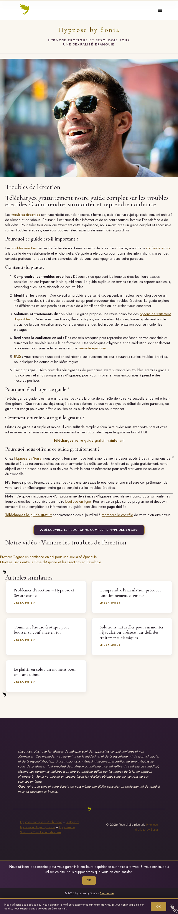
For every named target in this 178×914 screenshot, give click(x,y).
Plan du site (107, 893)
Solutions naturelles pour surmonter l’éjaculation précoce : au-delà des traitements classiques (131, 632)
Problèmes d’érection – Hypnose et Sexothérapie (44, 592)
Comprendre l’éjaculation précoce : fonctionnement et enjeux (130, 592)
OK (89, 880)
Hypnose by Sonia (89, 30)
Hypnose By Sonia (27, 458)
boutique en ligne (78, 501)
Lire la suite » (24, 602)
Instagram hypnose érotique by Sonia (49, 824)
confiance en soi (158, 248)
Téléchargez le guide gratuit (28, 514)
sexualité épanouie (91, 348)
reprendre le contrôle (117, 514)
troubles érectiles (26, 214)
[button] (160, 10)
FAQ (17, 356)
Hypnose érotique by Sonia (146, 827)
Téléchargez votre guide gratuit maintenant (89, 440)
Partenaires (54, 832)
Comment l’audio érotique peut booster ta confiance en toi (41, 629)
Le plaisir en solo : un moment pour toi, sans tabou (45, 672)
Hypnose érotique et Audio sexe (41, 822)
